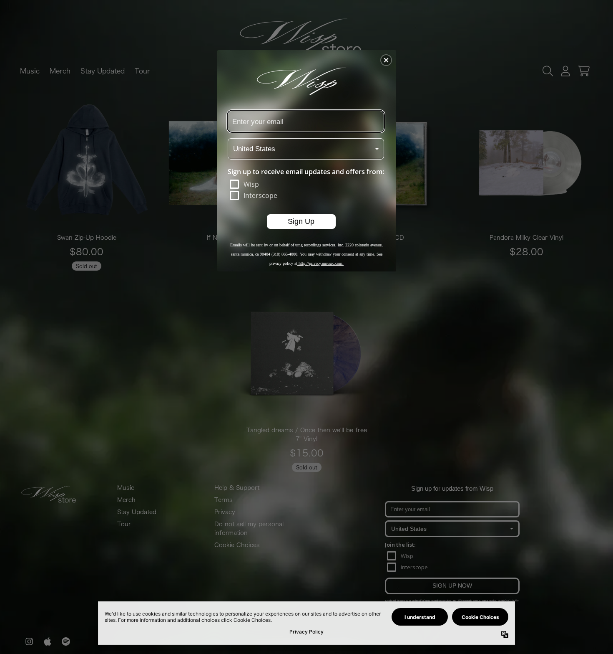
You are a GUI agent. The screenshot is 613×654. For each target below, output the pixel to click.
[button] (386, 60)
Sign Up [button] (301, 221)
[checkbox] (307, 184)
